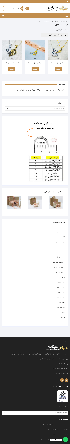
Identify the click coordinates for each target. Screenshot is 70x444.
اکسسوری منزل (61, 232)
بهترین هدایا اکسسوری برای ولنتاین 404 (57, 429)
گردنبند (63, 313)
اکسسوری (62, 227)
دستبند (63, 252)
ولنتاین (63, 323)
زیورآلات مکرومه (61, 293)
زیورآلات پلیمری (61, 288)
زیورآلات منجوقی (60, 298)
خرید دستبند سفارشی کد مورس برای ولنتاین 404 (54, 424)
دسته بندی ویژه (61, 257)
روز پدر (63, 278)
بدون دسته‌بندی (60, 242)
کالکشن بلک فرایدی (57, 262)
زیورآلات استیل (61, 283)
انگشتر (63, 237)
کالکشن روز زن (58, 267)
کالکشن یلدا (59, 273)
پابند (64, 247)
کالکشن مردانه (61, 308)
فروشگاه (62, 21)
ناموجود (58, 69)
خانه (67, 21)
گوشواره (63, 318)
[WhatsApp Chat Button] (65, 439)
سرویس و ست (61, 303)
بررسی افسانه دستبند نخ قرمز (60, 434)
